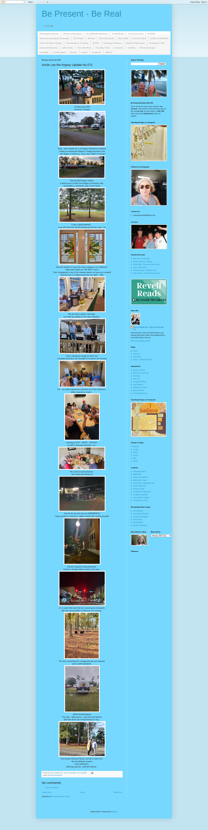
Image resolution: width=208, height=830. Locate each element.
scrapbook (96, 52)
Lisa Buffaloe (138, 385)
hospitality (44, 52)
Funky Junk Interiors (140, 477)
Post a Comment (51, 788)
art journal (118, 48)
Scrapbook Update (140, 495)
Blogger (114, 812)
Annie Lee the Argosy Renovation (54, 38)
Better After (137, 474)
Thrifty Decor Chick (140, 500)
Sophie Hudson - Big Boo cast (144, 270)
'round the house (135, 34)
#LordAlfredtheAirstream (97, 34)
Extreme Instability (140, 525)
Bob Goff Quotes (106, 38)
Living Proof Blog (139, 382)
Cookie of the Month (159, 38)
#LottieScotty (118, 34)
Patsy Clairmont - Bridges (143, 262)
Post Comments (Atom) (61, 796)
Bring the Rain (138, 390)
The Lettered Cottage (141, 498)
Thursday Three (102, 48)
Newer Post (46, 792)
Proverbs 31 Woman (141, 373)
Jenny (135, 455)
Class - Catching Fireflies (142, 360)
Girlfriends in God (139, 387)
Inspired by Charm (140, 480)
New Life (136, 379)
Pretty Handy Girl (139, 486)
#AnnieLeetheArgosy (72, 34)
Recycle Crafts (138, 489)
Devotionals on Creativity (77, 43)
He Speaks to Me (156, 43)
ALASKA (151, 34)
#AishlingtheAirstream (49, 34)
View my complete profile (140, 341)
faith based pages (148, 48)
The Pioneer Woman (141, 514)
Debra (135, 452)
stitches (108, 52)
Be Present (79, 38)
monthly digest (59, 52)
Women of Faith (139, 370)
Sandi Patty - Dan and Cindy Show (146, 264)
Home (82, 792)
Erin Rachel (137, 520)
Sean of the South (140, 267)
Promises (136, 376)
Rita (134, 458)
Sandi (135, 461)
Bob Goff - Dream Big (141, 259)
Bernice (136, 447)
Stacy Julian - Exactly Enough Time (146, 273)
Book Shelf (123, 38)
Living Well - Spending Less (144, 483)
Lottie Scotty (67, 48)
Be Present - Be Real (81, 13)
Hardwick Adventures (135, 43)
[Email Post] (92, 773)
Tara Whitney (138, 511)
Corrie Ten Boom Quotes (51, 43)
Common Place (139, 38)
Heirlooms (137, 357)
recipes (84, 52)
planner (73, 52)
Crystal (135, 450)
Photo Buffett (138, 522)
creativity (131, 48)
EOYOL (96, 43)
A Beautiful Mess (139, 472)
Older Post (118, 792)
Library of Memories (49, 48)
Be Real (91, 38)
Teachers (136, 354)
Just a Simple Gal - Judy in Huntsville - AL (149, 328)
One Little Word (84, 48)
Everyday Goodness (113, 43)
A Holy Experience (140, 393)
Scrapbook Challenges (142, 492)
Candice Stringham (140, 517)
